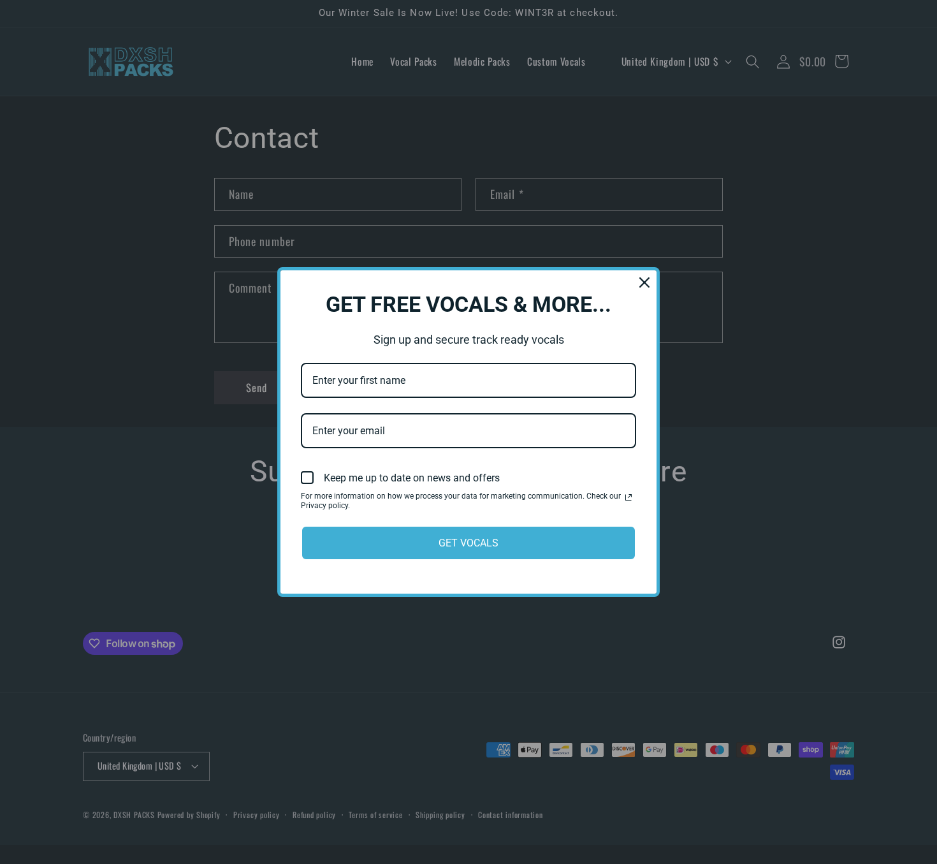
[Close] (644, 282)
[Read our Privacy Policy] (628, 497)
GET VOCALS (468, 543)
